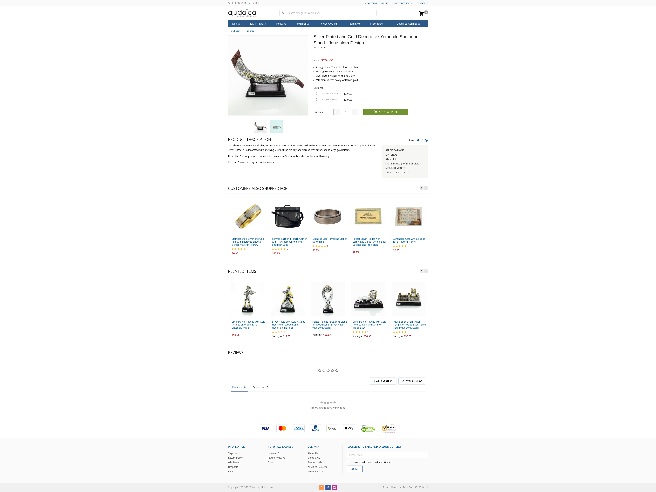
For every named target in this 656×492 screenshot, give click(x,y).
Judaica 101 (274, 453)
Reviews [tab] (237, 387)
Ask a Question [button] (384, 380)
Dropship (233, 466)
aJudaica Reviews (317, 466)
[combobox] (328, 13)
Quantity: (318, 112)
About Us (313, 453)
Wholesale (234, 462)
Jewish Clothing (329, 23)
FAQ (230, 471)
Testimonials (315, 462)
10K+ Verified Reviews (403, 3)
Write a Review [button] (414, 380)
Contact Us (422, 3)
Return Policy (235, 457)
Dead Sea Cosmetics (408, 23)
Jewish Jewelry (258, 23)
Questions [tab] (258, 387)
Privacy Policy (315, 471)
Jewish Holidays (276, 457)
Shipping (384, 3)
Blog (270, 462)
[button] (260, 126)
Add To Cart (388, 112)
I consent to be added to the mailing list (372, 461)
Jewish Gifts (302, 23)
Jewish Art (354, 23)
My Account (371, 3)
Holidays (281, 23)
